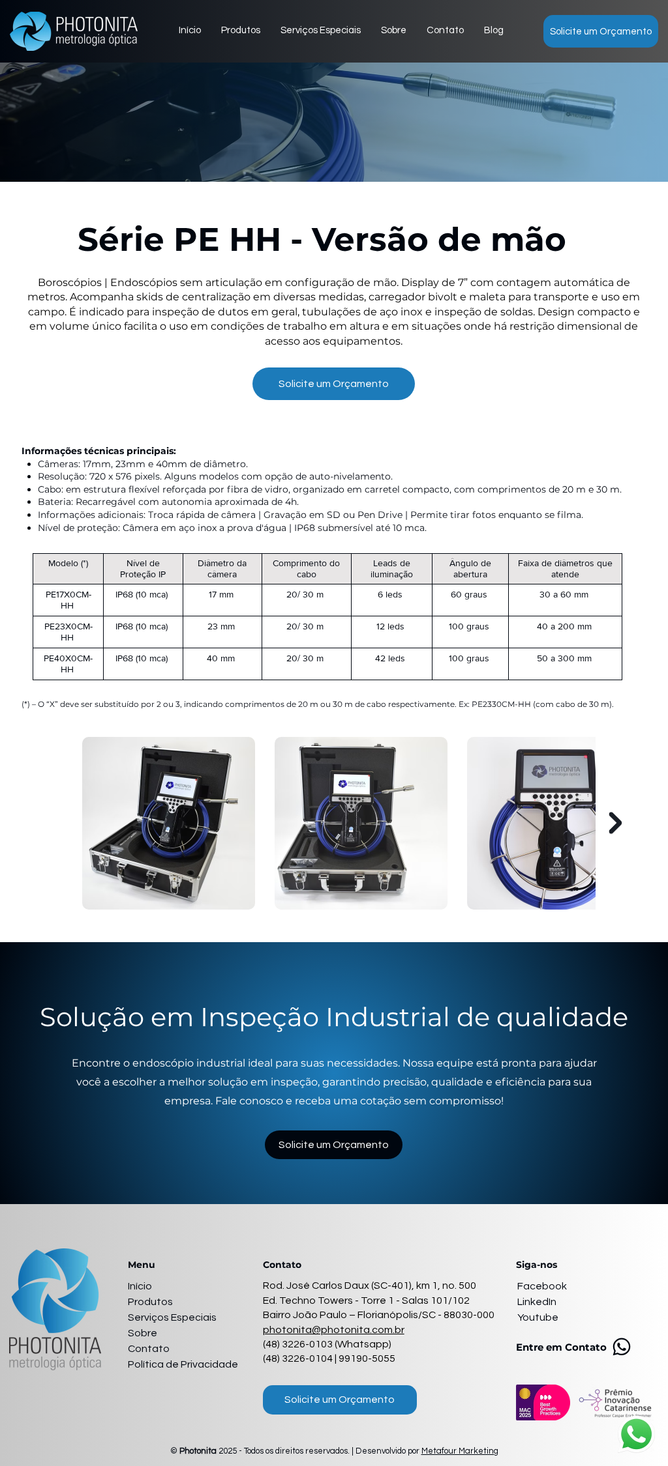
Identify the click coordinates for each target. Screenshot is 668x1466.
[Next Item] (615, 823)
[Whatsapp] (621, 1346)
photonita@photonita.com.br (333, 1330)
